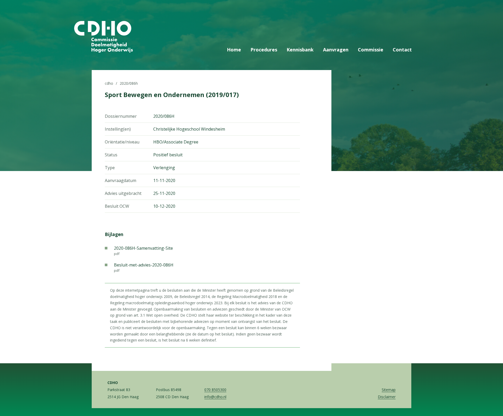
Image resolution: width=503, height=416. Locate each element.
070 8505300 (215, 389)
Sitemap (389, 389)
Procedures (263, 49)
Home (234, 49)
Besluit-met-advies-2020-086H (143, 267)
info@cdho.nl (215, 396)
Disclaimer (387, 396)
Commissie (370, 49)
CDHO (109, 83)
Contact (402, 49)
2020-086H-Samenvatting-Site (143, 250)
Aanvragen (335, 49)
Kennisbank (300, 49)
